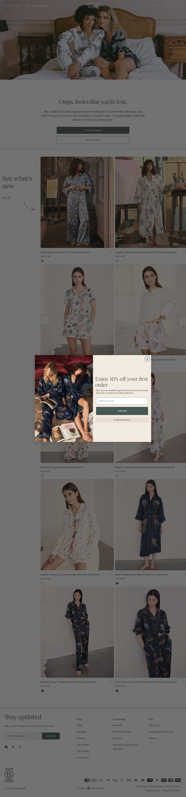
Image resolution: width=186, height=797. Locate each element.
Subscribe (122, 411)
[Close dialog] (147, 358)
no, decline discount (122, 420)
